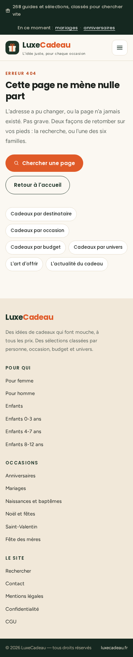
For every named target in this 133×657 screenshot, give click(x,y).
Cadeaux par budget (36, 247)
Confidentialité (22, 609)
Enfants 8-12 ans (24, 444)
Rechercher (18, 571)
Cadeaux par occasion (37, 230)
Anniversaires (20, 476)
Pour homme (20, 393)
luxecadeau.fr (114, 647)
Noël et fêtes (20, 514)
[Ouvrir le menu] (120, 47)
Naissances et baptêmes (33, 501)
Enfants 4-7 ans (23, 431)
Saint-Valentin (21, 527)
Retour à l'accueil (37, 184)
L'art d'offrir (24, 264)
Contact (15, 583)
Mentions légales (24, 596)
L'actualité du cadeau (77, 264)
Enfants (14, 406)
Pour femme (19, 381)
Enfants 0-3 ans (23, 419)
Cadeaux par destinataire (41, 214)
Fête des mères (23, 539)
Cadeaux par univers (98, 247)
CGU (10, 622)
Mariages (15, 488)
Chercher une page (48, 163)
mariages (66, 28)
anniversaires (99, 28)
